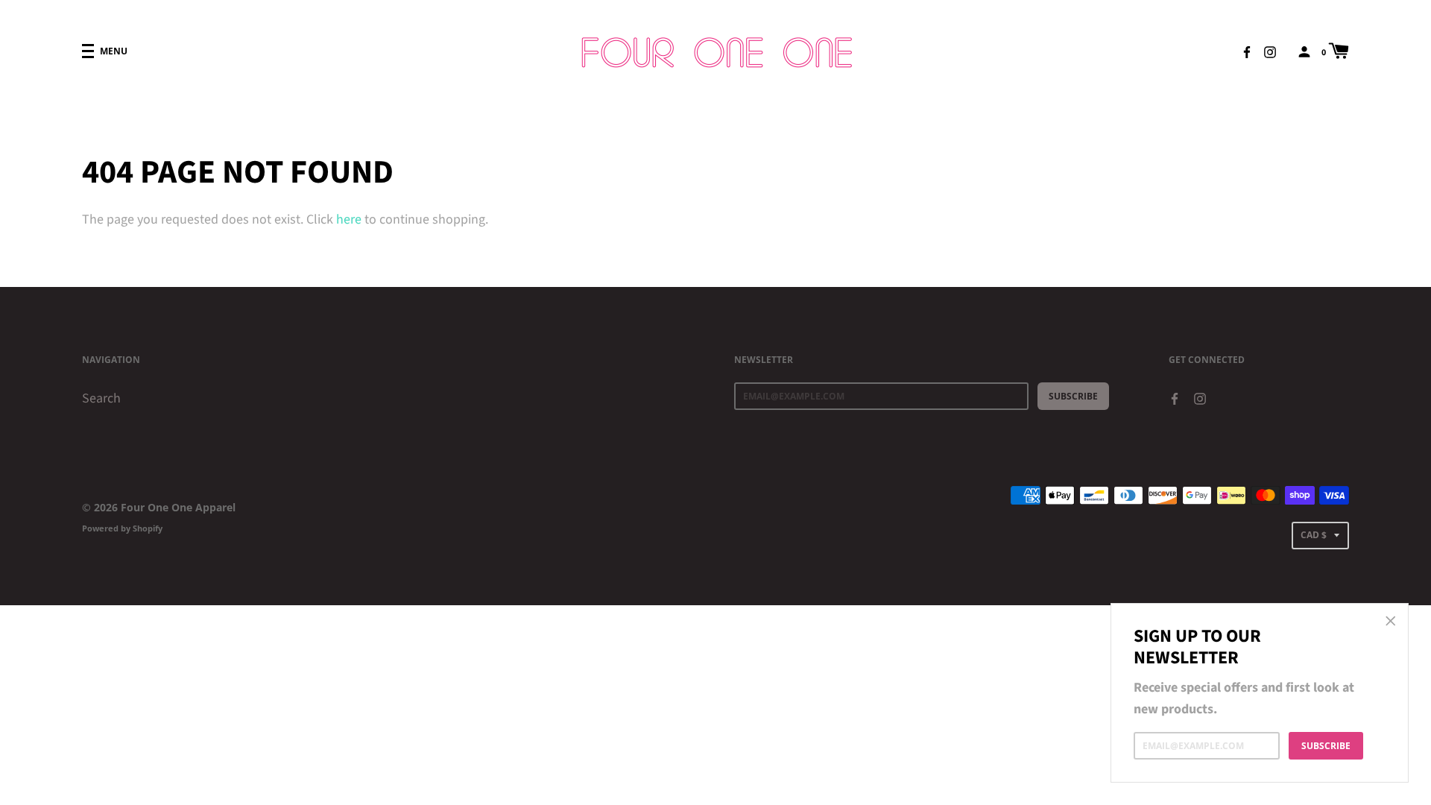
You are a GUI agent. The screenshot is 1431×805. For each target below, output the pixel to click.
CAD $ (1314, 534)
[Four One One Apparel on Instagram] (1270, 50)
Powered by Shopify (122, 528)
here (348, 219)
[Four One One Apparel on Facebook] (1247, 50)
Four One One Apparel (178, 507)
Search (101, 398)
